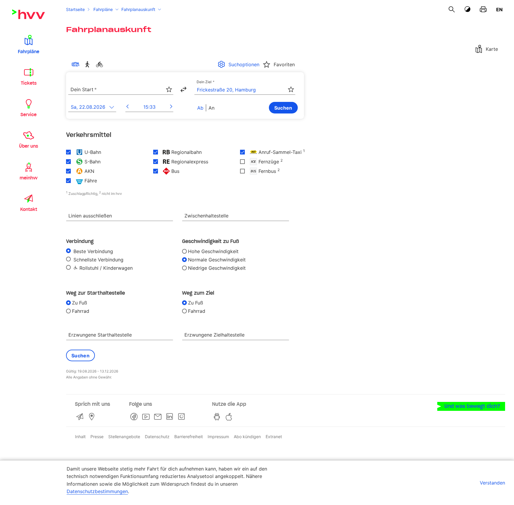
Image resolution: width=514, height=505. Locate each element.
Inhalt (80, 436)
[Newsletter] (159, 416)
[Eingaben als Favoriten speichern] (168, 89)
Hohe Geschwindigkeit (213, 251)
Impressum (218, 436)
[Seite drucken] (483, 9)
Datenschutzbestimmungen (97, 491)
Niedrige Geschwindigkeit (217, 268)
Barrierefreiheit (188, 436)
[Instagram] (183, 416)
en (499, 9)
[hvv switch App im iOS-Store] (230, 416)
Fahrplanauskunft (138, 9)
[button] (28, 44)
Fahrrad (80, 311)
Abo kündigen (247, 436)
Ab (200, 108)
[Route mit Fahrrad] (100, 64)
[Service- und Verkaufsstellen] (93, 416)
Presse (97, 436)
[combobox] (120, 90)
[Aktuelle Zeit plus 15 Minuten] (171, 107)
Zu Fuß (79, 303)
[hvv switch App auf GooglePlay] (218, 416)
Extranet (274, 436)
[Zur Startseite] (28, 14)
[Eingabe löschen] (168, 331)
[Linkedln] (171, 416)
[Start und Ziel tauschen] (183, 89)
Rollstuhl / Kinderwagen (105, 268)
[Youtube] (147, 416)
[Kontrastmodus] (467, 9)
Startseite (75, 9)
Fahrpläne (103, 9)
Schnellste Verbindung (97, 260)
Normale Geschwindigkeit (217, 260)
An (211, 108)
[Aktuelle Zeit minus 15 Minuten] (127, 107)
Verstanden (492, 483)
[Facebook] (135, 416)
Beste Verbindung (92, 251)
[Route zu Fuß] (89, 64)
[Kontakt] (81, 416)
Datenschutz (157, 436)
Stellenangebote (124, 436)
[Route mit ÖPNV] (77, 64)
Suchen (283, 108)
